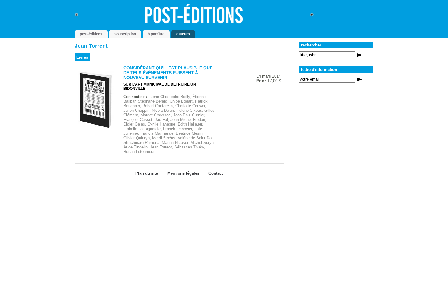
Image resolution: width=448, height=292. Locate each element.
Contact (215, 173)
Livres (82, 57)
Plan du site (146, 173)
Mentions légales (183, 173)
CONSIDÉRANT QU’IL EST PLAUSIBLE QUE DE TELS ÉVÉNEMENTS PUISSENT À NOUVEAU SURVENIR (167, 72)
